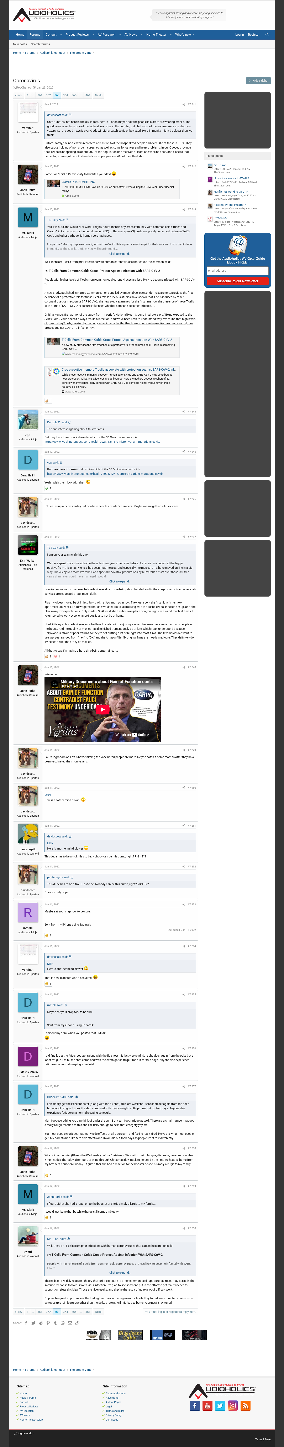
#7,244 (192, 411)
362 (48, 95)
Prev (19, 95)
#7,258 (192, 1148)
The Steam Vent (222, 172)
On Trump (220, 165)
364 (65, 95)
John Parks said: (58, 1196)
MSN (47, 795)
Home (20, 34)
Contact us (112, 1419)
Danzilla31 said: (57, 422)
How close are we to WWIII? (231, 178)
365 (74, 95)
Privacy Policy (114, 1415)
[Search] (267, 35)
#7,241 (192, 104)
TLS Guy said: (56, 220)
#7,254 (192, 946)
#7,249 (192, 750)
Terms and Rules (115, 1411)
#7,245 (192, 451)
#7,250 (192, 787)
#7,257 (192, 1086)
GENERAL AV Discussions (227, 198)
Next (98, 95)
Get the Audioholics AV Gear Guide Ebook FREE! (237, 260)
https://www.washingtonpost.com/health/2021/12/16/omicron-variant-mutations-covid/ (102, 441)
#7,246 (192, 499)
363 (56, 95)
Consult (51, 34)
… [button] (33, 95)
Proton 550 (221, 218)
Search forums (40, 44)
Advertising (112, 1397)
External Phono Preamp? (230, 204)
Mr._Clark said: (56, 1239)
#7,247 (192, 537)
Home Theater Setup (31, 1419)
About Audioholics (116, 1393)
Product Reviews (77, 34)
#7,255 (192, 994)
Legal (109, 1406)
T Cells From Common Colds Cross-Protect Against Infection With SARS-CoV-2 (117, 340)
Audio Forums (28, 1397)
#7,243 (192, 209)
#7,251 (192, 825)
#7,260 (192, 1228)
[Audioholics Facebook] (195, 1409)
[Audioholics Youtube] (207, 1409)
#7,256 (192, 1048)
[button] (61, 35)
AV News (131, 34)
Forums (35, 34)
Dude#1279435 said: (60, 1097)
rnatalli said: (55, 1005)
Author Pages (113, 1402)
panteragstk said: (58, 877)
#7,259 (192, 1186)
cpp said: (53, 462)
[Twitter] (220, 1409)
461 (87, 95)
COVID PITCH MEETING (78, 182)
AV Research (106, 34)
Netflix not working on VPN (231, 191)
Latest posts (214, 155)
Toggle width (24, 1433)
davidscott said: (57, 115)
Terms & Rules (263, 1439)
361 (39, 95)
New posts (20, 44)
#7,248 (192, 667)
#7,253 (192, 904)
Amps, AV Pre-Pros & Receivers (230, 225)
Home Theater (156, 34)
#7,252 (192, 866)
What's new (183, 34)
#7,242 (192, 166)
